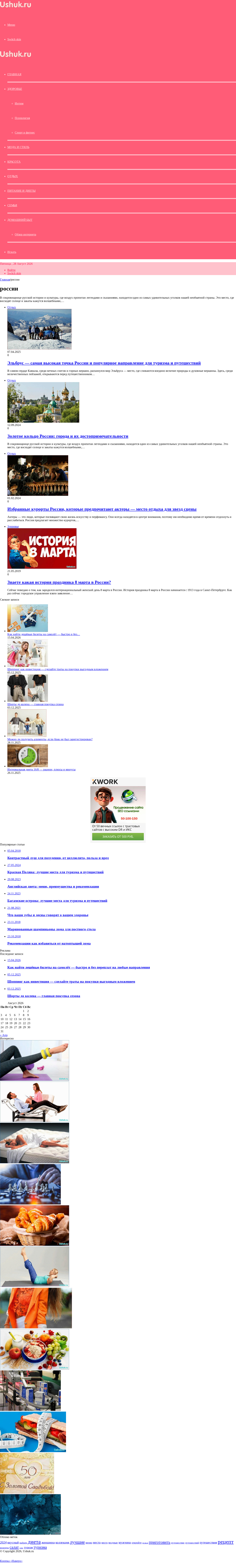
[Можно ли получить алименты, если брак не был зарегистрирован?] (26, 735)
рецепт (226, 1542)
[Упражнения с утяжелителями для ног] (34, 1079)
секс (21, 1548)
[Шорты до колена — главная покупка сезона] (27, 700)
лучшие (77, 1541)
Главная (5, 279)
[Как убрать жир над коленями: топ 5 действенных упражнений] (34, 1286)
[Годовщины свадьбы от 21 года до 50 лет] (27, 1492)
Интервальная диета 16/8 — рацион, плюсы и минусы (41, 769)
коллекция (62, 1542)
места (97, 1542)
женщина (48, 1542)
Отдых (12, 176)
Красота (14, 161)
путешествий (192, 1542)
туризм (28, 1547)
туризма (40, 1547)
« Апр (4, 1035)
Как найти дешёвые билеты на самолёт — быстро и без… (43, 634)
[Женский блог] (15, 7)
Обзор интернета (25, 234)
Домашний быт (19, 219)
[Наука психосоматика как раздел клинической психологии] (34, 1121)
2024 (3, 1542)
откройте (137, 1542)
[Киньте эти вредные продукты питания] (34, 1368)
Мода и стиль (18, 147)
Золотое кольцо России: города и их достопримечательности (67, 436)
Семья (12, 205)
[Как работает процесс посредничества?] (30, 1203)
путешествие (178, 1542)
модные (113, 1542)
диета (34, 1542)
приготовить (159, 1542)
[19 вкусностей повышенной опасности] (33, 1451)
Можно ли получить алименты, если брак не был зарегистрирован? (50, 739)
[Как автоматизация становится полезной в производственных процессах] (30, 1409)
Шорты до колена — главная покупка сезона (35, 704)
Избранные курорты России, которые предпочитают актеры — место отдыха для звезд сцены (102, 509)
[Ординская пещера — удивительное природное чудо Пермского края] (30, 1533)
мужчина (125, 1542)
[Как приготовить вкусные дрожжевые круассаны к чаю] (34, 1244)
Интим (19, 103)
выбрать (23, 1542)
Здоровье (14, 88)
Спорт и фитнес (25, 132)
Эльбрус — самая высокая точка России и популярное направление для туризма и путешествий (104, 363)
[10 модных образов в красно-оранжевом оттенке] (36, 1327)
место (104, 1542)
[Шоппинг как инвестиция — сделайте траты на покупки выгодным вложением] (27, 665)
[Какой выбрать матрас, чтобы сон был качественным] (34, 1162)
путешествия (208, 1542)
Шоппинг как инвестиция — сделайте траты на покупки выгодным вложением (57, 669)
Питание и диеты (21, 190)
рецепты (4, 1547)
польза (145, 1543)
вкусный (13, 1542)
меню (89, 1542)
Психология (22, 118)
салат (14, 1547)
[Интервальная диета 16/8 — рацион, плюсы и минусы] (27, 766)
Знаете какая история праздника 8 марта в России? (59, 582)
